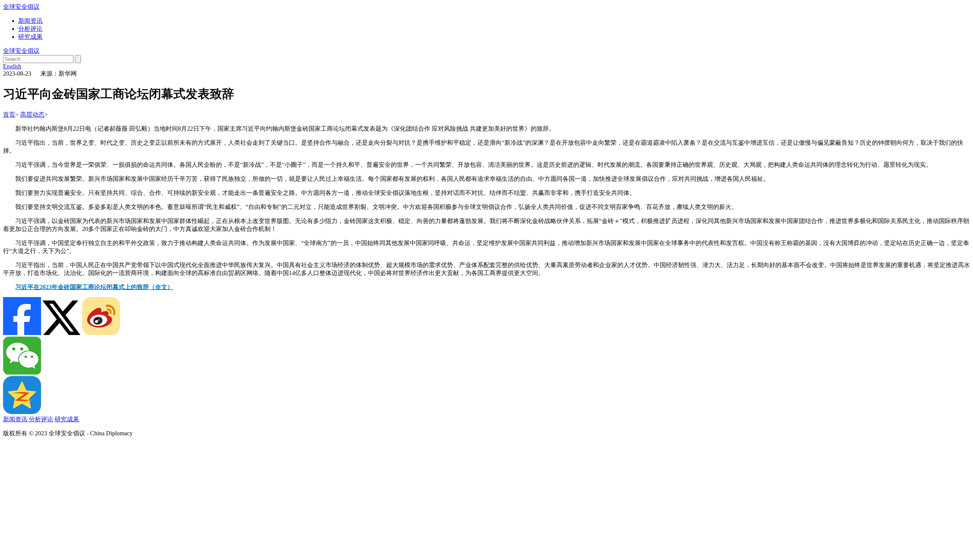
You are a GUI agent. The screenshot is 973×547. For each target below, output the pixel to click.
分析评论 (30, 28)
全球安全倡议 (21, 6)
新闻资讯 (30, 20)
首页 (9, 114)
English (12, 66)
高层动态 (32, 114)
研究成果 (30, 36)
